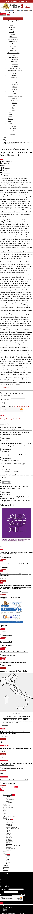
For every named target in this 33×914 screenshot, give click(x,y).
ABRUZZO (15, 59)
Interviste (13, 126)
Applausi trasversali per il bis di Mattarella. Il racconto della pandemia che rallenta (15, 445)
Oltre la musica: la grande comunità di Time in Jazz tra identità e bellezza (16, 764)
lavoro (21, 419)
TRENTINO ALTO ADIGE (15, 96)
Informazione (11, 27)
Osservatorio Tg (6, 438)
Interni (11, 23)
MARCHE (14, 80)
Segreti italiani (13, 41)
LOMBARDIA (14, 78)
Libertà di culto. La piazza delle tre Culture (14, 652)
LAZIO (15, 73)
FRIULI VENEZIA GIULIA (15, 71)
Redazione (5, 567)
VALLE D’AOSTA (14, 100)
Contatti (5, 909)
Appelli (13, 55)
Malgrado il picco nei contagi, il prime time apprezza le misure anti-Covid (14, 487)
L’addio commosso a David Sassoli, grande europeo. (14, 465)
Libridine (10, 119)
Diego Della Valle (14, 419)
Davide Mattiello (6, 557)
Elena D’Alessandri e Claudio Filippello (12, 768)
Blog (1, 159)
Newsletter (13, 128)
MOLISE (15, 82)
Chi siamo (6, 906)
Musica (10, 121)
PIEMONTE (15, 84)
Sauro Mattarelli (6, 665)
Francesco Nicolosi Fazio (8, 655)
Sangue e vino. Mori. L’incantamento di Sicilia (14, 780)
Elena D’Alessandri (7, 737)
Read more (3, 559)
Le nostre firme (7, 907)
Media (13, 105)
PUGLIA (15, 87)
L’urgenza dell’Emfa (6, 642)
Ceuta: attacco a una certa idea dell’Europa (13, 662)
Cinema (10, 114)
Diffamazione (13, 37)
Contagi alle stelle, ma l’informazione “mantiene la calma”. (16, 476)
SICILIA (15, 91)
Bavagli (13, 34)
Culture (12, 29)
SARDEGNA (15, 89)
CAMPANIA (15, 66)
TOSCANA (15, 94)
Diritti (13, 48)
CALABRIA (15, 64)
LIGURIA (14, 75)
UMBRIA (14, 98)
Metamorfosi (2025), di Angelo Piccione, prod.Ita (15, 748)
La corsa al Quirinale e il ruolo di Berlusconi (15, 455)
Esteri (11, 25)
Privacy (5, 910)
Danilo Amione (6, 752)
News (1, 549)
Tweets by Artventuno (6, 883)
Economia (11, 32)
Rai (13, 108)
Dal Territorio (12, 57)
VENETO (14, 103)
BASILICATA (14, 62)
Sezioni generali (12, 21)
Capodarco (6, 419)
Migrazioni (13, 50)
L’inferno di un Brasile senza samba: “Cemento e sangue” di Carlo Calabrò (15, 732)
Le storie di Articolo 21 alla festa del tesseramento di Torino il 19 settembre (16, 553)
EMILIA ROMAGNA (15, 68)
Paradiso (3, 632)
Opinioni (2, 629)
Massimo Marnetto (7, 635)
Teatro (10, 123)
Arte (10, 112)
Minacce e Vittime (13, 39)
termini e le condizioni (21, 406)
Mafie (13, 44)
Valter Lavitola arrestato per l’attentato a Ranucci (16, 564)
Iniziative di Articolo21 (13, 53)
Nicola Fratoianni (7, 645)
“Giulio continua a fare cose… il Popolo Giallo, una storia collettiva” (15, 574)
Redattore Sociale (7, 161)
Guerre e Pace (13, 46)
